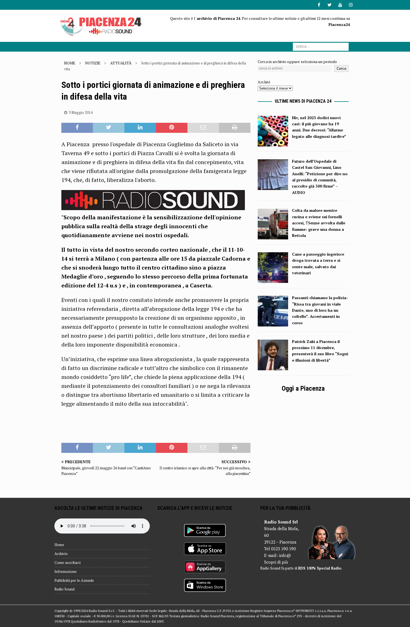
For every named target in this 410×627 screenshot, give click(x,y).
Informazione (65, 571)
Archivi (264, 82)
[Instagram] (351, 5)
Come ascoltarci (67, 562)
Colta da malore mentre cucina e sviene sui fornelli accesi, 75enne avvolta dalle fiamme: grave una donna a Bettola (318, 223)
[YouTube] (340, 5)
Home (59, 544)
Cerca (341, 68)
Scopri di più (276, 562)
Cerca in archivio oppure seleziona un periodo (297, 61)
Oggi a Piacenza (303, 388)
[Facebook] (319, 5)
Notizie (92, 63)
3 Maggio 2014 (81, 112)
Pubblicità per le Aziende (74, 580)
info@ (285, 555)
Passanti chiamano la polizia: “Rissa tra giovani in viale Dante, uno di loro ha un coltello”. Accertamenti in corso (320, 310)
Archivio (61, 553)
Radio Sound (64, 589)
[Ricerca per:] (321, 46)
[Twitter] (329, 5)
